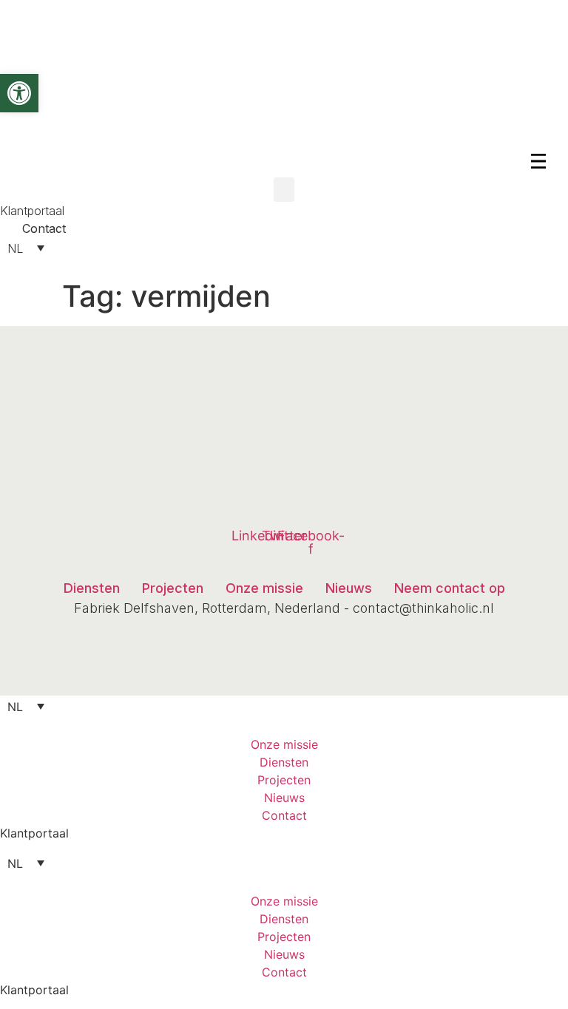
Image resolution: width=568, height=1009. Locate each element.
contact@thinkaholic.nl (423, 608)
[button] (284, 189)
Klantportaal (34, 833)
